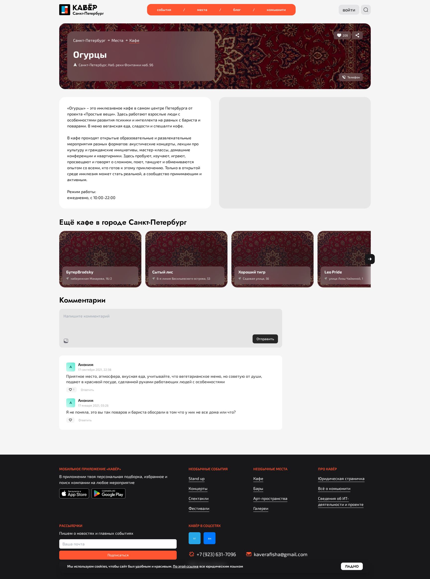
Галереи (260, 508)
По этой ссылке (186, 566)
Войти (349, 9)
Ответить (87, 389)
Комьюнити (276, 9)
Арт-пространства (270, 498)
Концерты (198, 488)
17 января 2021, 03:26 (93, 405)
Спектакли (199, 498)
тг (194, 538)
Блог (237, 9)
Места (202, 9)
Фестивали (199, 508)
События (164, 9)
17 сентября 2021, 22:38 (94, 369)
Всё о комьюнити (334, 488)
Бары (258, 488)
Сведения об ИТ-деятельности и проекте (341, 501)
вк (209, 538)
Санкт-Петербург (88, 13)
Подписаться (118, 555)
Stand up (197, 478)
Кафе (258, 478)
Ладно (352, 566)
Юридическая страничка (341, 478)
